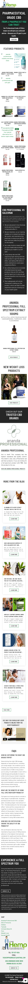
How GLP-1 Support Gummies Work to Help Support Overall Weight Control (14, 616)
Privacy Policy (19, 977)
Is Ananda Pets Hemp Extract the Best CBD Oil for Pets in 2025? (12, 509)
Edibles (3, 925)
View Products (14, 403)
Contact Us (14, 968)
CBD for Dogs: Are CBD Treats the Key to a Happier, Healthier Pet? (13, 580)
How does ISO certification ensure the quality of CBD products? (10, 823)
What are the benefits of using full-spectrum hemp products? (12, 791)
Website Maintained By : (9, 981)
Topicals (3, 927)
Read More (7, 710)
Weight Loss (5, 933)
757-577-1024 (16, 952)
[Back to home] (8, 4)
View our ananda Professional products (13, 469)
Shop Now (14, 39)
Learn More (14, 519)
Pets (2, 931)
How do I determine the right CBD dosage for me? (13, 756)
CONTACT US (5, 891)
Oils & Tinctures (6, 922)
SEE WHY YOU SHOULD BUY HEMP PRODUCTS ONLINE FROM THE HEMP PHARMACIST (13, 722)
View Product (14, 357)
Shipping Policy (14, 979)
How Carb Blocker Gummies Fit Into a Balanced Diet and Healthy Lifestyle (13, 545)
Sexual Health (5, 935)
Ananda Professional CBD (9, 920)
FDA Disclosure (9, 977)
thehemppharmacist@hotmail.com (14, 958)
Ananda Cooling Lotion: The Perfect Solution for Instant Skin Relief (13, 652)
